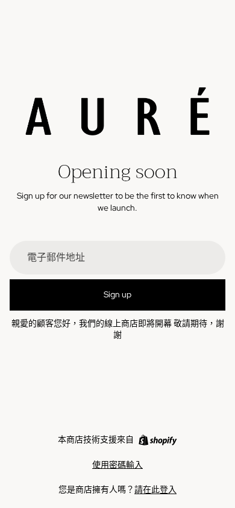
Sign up (117, 294)
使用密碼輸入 (117, 464)
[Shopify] (158, 440)
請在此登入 (155, 489)
